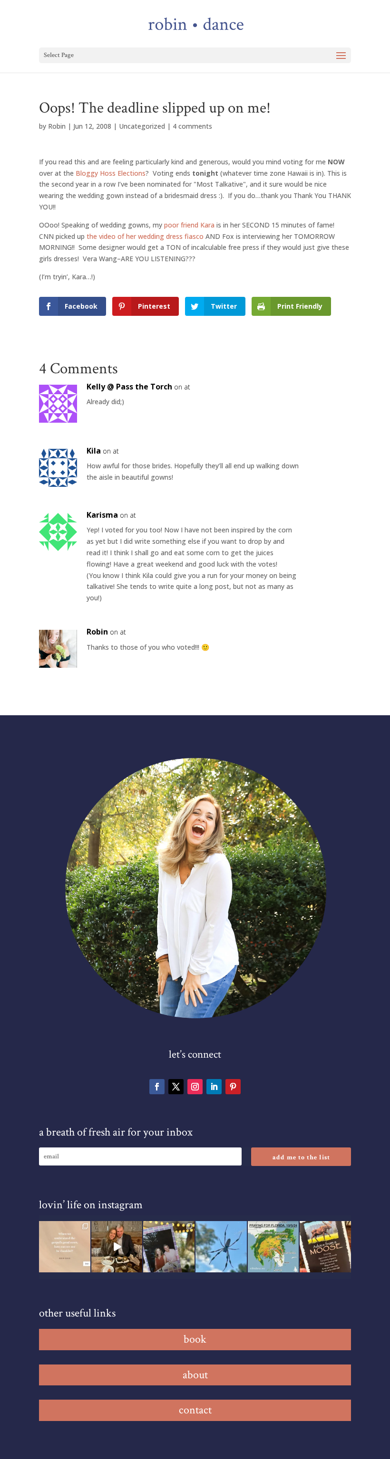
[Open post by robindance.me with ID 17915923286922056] (169, 1246)
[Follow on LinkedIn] (214, 1086)
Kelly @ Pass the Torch (129, 386)
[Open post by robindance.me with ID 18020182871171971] (325, 1246)
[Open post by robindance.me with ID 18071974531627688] (64, 1246)
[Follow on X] (176, 1086)
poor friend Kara (189, 224)
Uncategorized (142, 126)
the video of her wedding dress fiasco (145, 236)
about (195, 1374)
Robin (57, 126)
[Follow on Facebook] (157, 1086)
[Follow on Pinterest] (233, 1086)
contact (195, 1409)
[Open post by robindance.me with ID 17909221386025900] (117, 1246)
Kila (94, 450)
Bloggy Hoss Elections (111, 173)
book (195, 1339)
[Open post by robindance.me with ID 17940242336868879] (273, 1246)
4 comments (192, 126)
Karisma (102, 515)
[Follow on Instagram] (195, 1086)
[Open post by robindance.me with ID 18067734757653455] (221, 1246)
